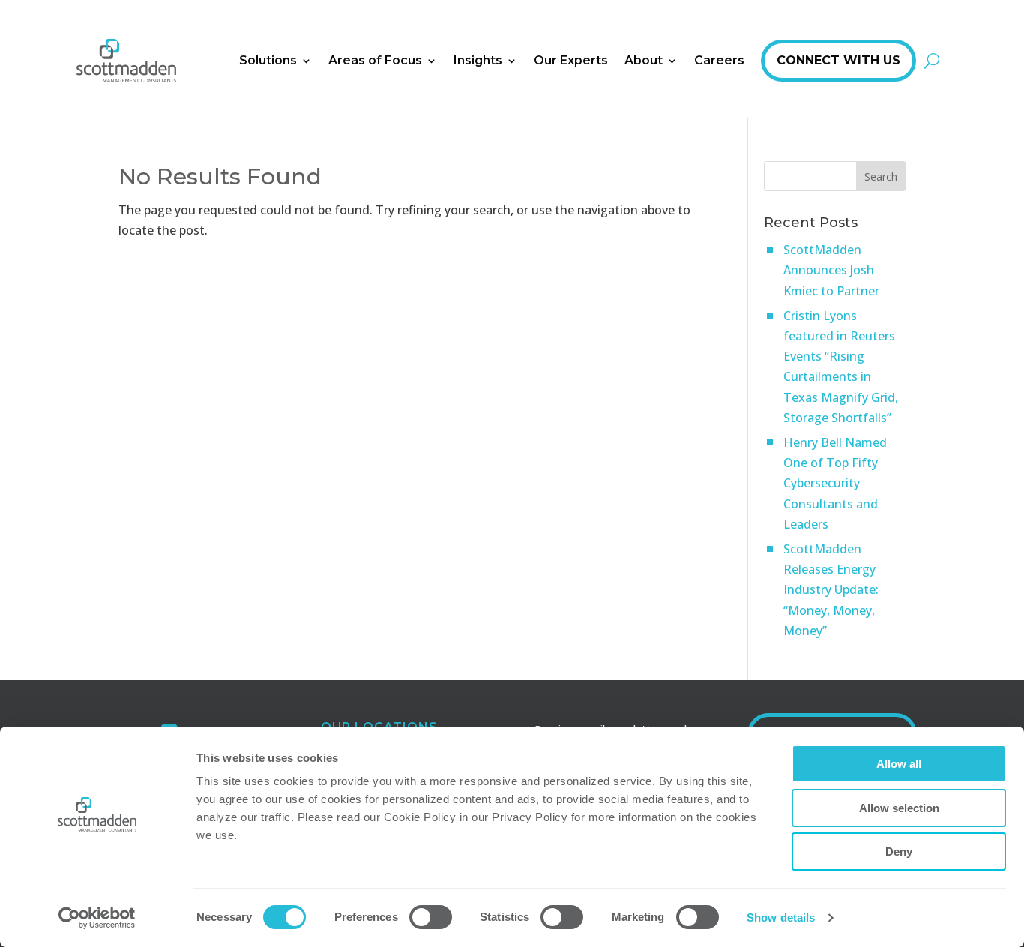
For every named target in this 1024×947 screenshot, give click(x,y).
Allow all (898, 763)
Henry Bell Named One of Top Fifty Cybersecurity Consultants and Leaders (835, 483)
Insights (478, 60)
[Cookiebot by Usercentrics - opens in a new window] (97, 918)
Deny (898, 851)
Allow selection (899, 808)
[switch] (430, 917)
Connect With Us (838, 60)
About (643, 60)
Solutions (268, 60)
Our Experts (571, 60)
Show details (781, 917)
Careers (719, 60)
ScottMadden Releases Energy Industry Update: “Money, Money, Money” (831, 590)
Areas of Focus (375, 60)
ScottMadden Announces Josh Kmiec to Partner (831, 269)
